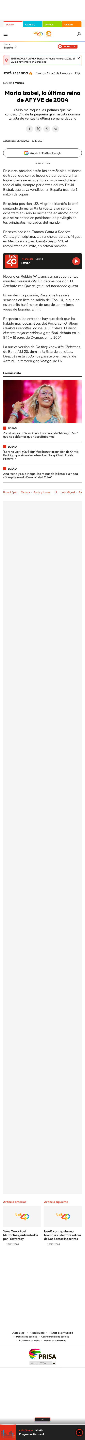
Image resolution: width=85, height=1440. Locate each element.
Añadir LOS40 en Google (45, 153)
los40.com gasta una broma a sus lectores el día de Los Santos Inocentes (62, 1235)
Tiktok (27, 1259)
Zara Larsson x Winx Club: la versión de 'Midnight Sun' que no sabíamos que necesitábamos (40, 434)
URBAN (68, 24)
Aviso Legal (18, 1332)
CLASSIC (30, 24)
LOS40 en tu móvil (29, 1340)
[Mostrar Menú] (5, 34)
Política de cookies (26, 1336)
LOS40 (10, 24)
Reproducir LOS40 (76, 261)
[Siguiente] (79, 73)
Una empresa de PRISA (42, 1353)
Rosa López (10, 492)
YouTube (34, 1259)
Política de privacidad (61, 1332)
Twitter (38, 128)
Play (79, 1432)
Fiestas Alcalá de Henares (54, 73)
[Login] (79, 34)
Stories (66, 1259)
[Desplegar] (42, 1419)
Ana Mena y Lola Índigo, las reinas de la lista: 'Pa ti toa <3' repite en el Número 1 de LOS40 (40, 475)
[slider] (42, 1424)
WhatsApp (46, 128)
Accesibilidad (37, 1332)
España (8, 47)
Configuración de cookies (55, 1336)
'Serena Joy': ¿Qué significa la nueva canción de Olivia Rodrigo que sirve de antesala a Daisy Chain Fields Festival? (40, 455)
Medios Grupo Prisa (42, 1363)
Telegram (55, 128)
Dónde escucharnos (55, 1340)
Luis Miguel (68, 492)
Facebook (29, 128)
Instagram (19, 1259)
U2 (55, 492)
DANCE (49, 24)
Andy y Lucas (41, 492)
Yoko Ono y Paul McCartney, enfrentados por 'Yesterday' (20, 1235)
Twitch (58, 1259)
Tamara (25, 492)
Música (19, 83)
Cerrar (78, 58)
